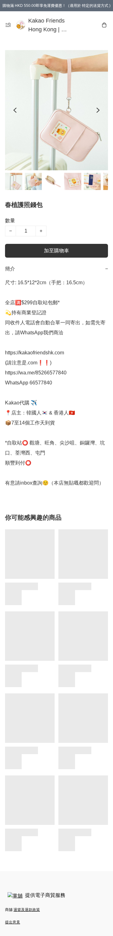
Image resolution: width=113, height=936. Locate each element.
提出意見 (12, 922)
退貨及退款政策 (26, 910)
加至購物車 (56, 250)
